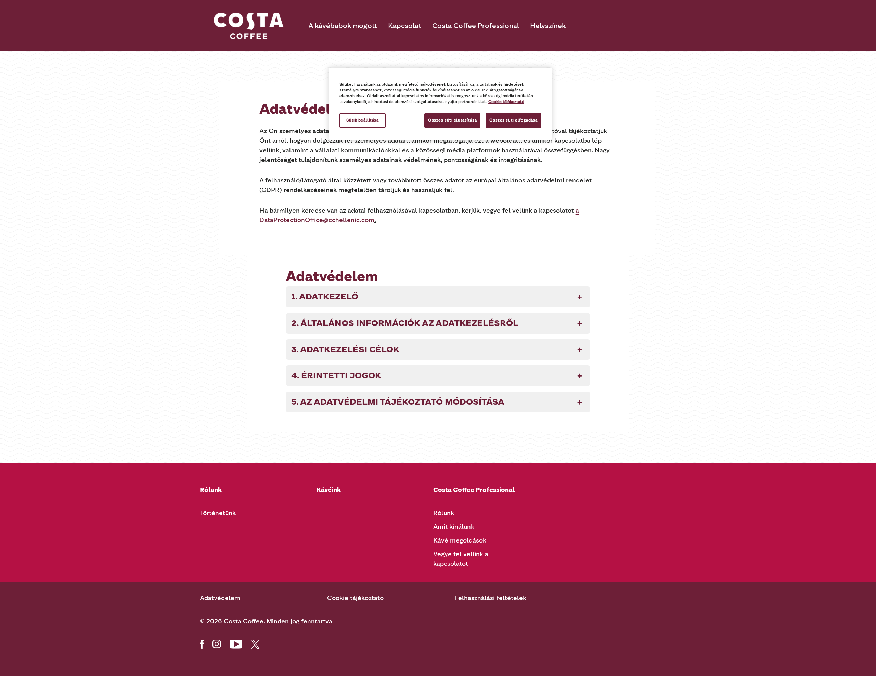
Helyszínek (548, 26)
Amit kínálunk (453, 527)
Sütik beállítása (362, 120)
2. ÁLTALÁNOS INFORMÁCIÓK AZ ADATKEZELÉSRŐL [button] (404, 323)
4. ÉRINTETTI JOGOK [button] (336, 375)
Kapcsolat (404, 26)
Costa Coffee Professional (475, 26)
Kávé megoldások (459, 540)
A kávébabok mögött (342, 26)
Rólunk (443, 513)
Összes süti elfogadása (513, 120)
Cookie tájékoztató (355, 598)
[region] (440, 104)
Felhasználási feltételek (490, 598)
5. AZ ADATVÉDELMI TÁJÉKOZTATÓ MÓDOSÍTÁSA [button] (397, 402)
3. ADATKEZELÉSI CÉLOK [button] (345, 349)
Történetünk (218, 513)
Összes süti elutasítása (452, 120)
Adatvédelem (220, 598)
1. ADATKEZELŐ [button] (324, 297)
